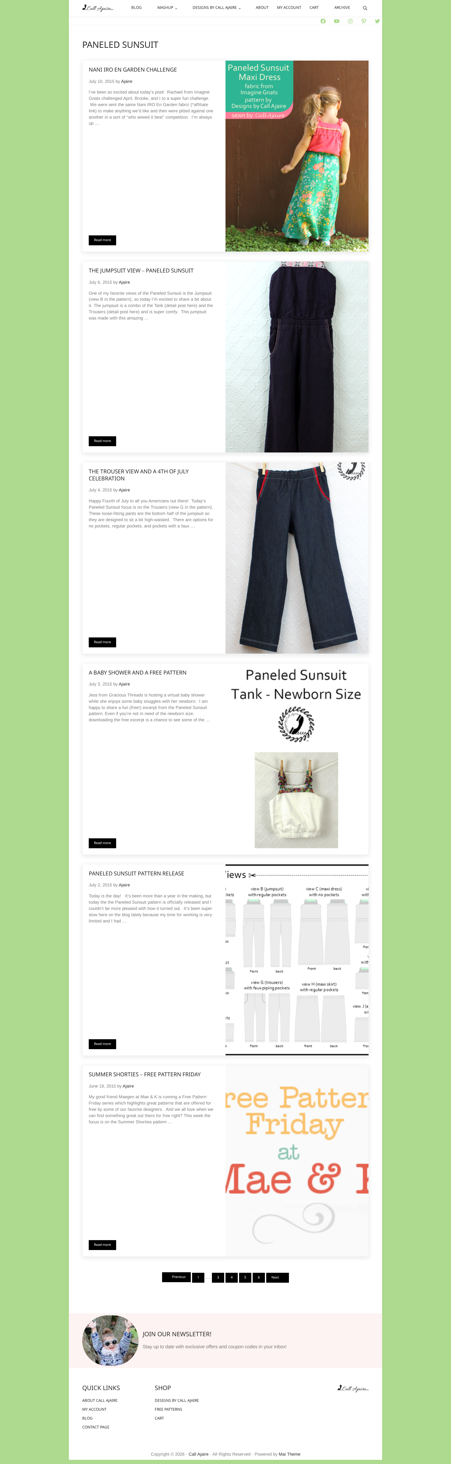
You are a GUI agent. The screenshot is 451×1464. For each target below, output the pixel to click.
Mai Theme (289, 1454)
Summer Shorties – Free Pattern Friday (145, 1075)
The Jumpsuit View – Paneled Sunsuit (141, 271)
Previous (179, 1277)
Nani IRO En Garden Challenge (133, 70)
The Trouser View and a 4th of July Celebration (139, 475)
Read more (105, 241)
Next (275, 1277)
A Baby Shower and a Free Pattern (138, 673)
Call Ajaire (199, 1454)
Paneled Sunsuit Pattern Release (136, 874)
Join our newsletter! (177, 1335)
